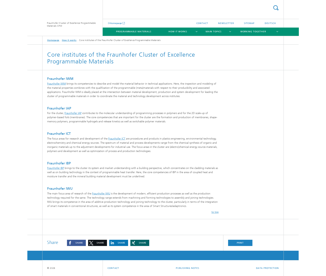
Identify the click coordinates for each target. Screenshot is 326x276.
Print (240, 242)
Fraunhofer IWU (101, 193)
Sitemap (249, 23)
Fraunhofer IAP (73, 113)
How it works (177, 31)
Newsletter (226, 23)
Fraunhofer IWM (56, 83)
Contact (202, 23)
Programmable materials (133, 31)
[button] (76, 243)
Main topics (213, 31)
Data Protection (267, 268)
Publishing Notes (187, 268)
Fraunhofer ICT (116, 138)
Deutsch (270, 23)
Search (276, 8)
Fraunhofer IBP (55, 168)
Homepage (116, 23)
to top (215, 212)
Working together (253, 31)
